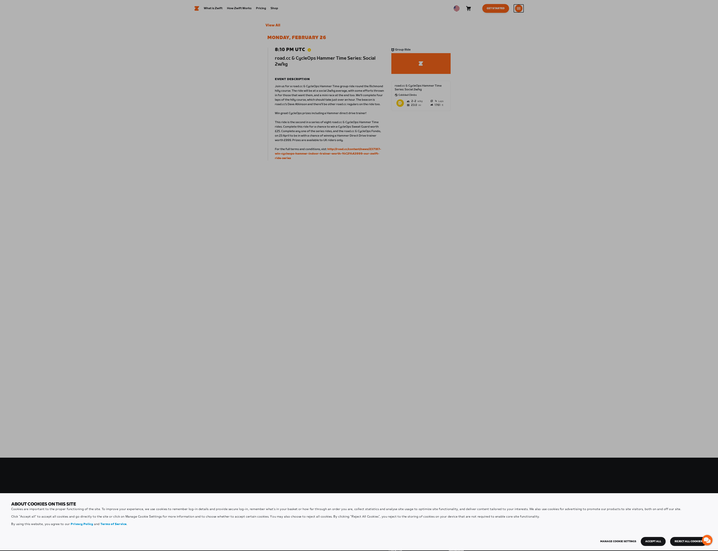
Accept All (653, 541)
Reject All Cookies (688, 541)
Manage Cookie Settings (618, 541)
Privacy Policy (82, 524)
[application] (707, 540)
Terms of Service (113, 524)
